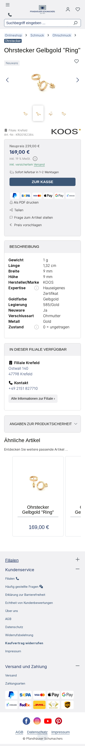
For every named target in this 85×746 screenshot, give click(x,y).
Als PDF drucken (26, 202)
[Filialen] (10, 15)
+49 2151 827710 (23, 388)
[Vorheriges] (7, 80)
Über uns (11, 611)
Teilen (18, 210)
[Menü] (8, 6)
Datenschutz (14, 627)
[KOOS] (66, 131)
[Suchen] (74, 23)
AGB (8, 619)
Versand (39, 164)
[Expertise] (36, 288)
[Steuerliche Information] (35, 159)
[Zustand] (36, 327)
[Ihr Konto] (68, 10)
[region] (42, 90)
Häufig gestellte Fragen (21, 587)
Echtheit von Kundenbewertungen (29, 603)
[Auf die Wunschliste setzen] (76, 61)
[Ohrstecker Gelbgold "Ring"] (42, 80)
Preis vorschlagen (28, 225)
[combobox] (35, 23)
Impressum (13, 651)
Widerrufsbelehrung (19, 635)
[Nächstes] (78, 80)
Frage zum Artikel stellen (33, 217)
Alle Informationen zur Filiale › (33, 398)
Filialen (12, 560)
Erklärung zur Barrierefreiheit (25, 595)
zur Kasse (42, 182)
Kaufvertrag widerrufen (24, 643)
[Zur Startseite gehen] (42, 9)
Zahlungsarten (15, 683)
